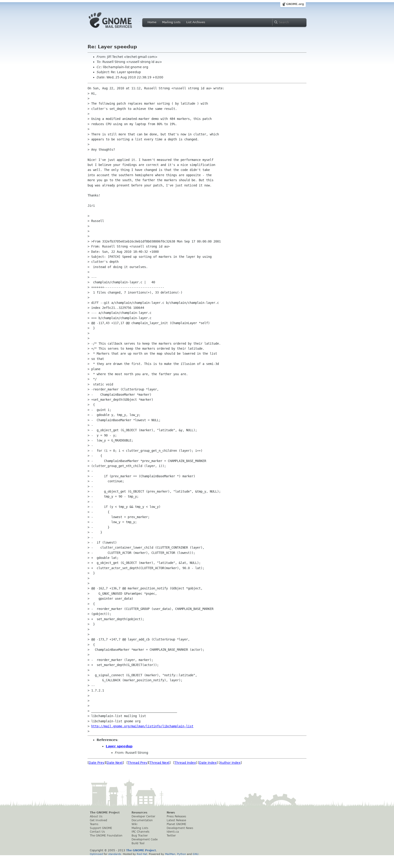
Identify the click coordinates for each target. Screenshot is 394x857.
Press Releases (176, 816)
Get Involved (98, 820)
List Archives (195, 22)
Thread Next (159, 762)
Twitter (171, 835)
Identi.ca (173, 831)
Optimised (96, 854)
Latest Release (176, 820)
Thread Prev (137, 762)
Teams (94, 824)
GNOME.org (295, 4)
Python (181, 854)
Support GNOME (101, 828)
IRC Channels (140, 831)
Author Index (230, 762)
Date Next (115, 762)
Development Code (145, 839)
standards (114, 854)
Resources (139, 812)
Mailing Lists (171, 22)
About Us (96, 816)
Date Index (208, 762)
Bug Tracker (140, 835)
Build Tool (138, 843)
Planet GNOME (176, 824)
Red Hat (142, 854)
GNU (195, 854)
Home (152, 22)
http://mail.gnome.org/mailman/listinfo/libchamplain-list (142, 726)
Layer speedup (119, 746)
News (171, 812)
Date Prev (96, 762)
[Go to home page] (117, 29)
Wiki (134, 824)
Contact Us (97, 831)
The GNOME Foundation (106, 835)
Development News (180, 828)
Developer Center (143, 816)
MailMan (170, 854)
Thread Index (185, 762)
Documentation (142, 820)
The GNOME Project (105, 812)
